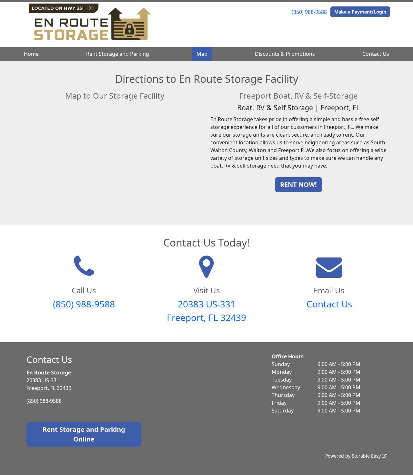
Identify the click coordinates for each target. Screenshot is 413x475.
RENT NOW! (298, 184)
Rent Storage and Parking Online (84, 434)
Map (201, 53)
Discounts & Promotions (285, 53)
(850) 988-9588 (309, 11)
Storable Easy (367, 456)
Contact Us (375, 53)
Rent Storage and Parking (117, 53)
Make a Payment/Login (360, 12)
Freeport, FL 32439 (206, 317)
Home (31, 53)
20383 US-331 (207, 304)
